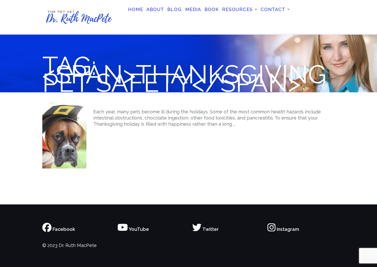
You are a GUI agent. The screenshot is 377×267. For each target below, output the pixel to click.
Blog (174, 9)
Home (135, 9)
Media (193, 9)
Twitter (210, 229)
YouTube (138, 229)
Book (211, 9)
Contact (273, 9)
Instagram (287, 229)
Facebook (63, 229)
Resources (237, 9)
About (155, 9)
